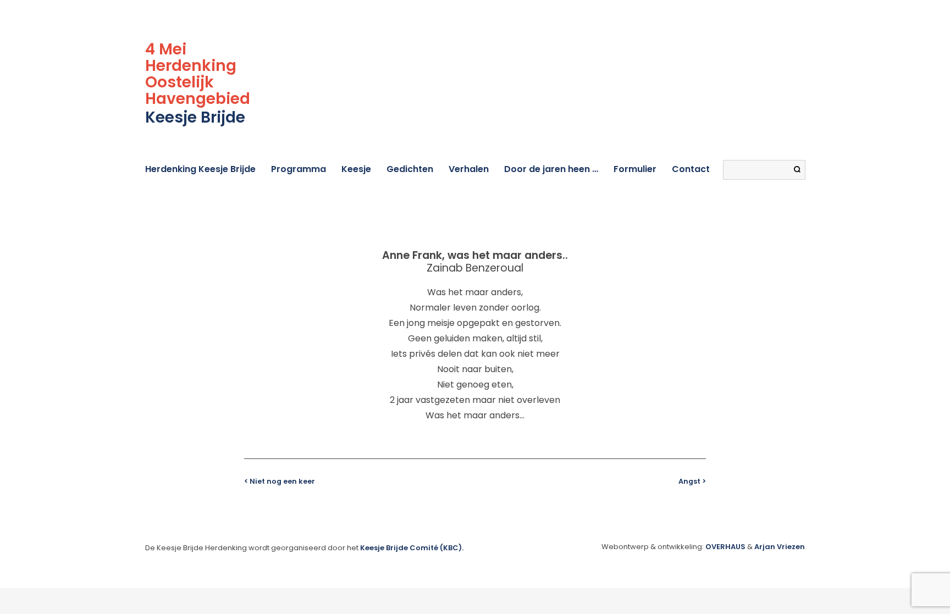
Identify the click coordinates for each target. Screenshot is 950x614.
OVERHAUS (725, 546)
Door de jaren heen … (551, 169)
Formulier (635, 169)
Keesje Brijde (195, 117)
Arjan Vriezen (779, 546)
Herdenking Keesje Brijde (200, 169)
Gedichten (409, 169)
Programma (298, 169)
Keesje (356, 169)
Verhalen (469, 169)
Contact (691, 169)
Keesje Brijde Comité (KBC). (411, 548)
